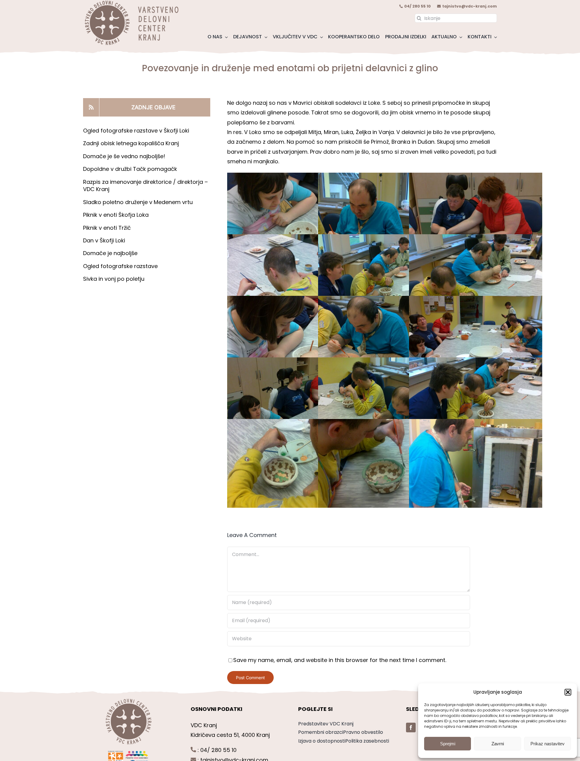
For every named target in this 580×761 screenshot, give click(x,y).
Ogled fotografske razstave (120, 266)
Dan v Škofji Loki (104, 240)
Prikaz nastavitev (547, 743)
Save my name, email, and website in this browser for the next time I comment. (339, 660)
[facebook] (411, 727)
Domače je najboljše (111, 253)
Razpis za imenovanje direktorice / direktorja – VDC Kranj (145, 185)
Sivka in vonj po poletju (113, 279)
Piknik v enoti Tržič (107, 228)
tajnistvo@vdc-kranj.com (469, 6)
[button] (568, 692)
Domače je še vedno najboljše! (124, 156)
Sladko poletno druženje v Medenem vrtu (138, 202)
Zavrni (497, 743)
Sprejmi (447, 743)
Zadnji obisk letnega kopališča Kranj (131, 143)
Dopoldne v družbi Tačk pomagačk (130, 169)
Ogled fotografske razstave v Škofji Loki (136, 130)
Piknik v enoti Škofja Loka (116, 215)
